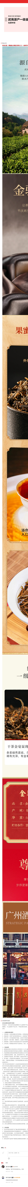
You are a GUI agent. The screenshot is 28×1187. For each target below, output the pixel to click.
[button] (6, 19)
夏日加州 (8, 1166)
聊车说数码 (8, 1177)
